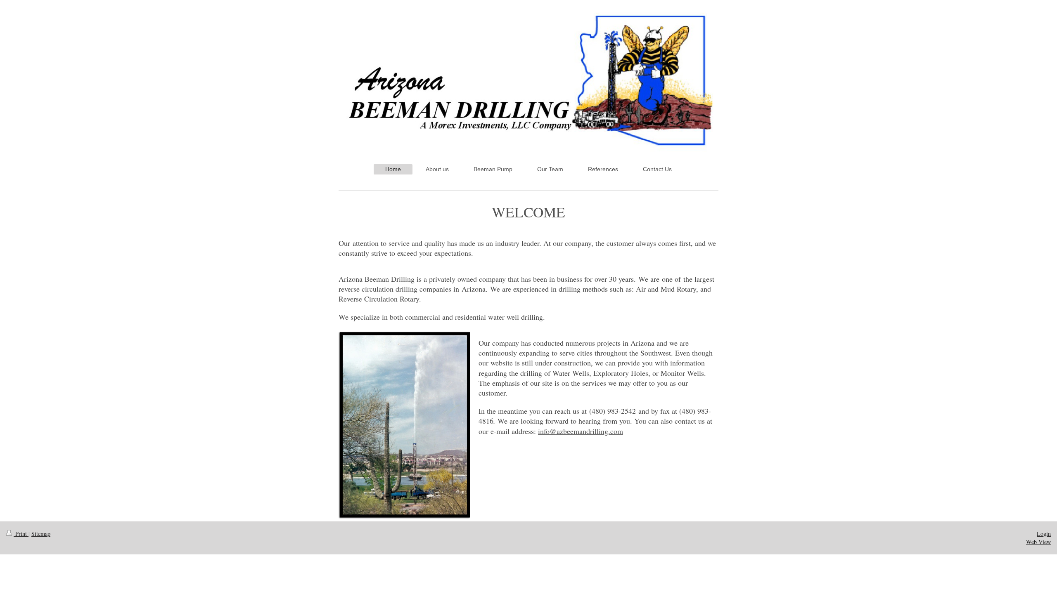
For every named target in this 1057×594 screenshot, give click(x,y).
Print (21, 533)
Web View (1038, 542)
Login (1044, 533)
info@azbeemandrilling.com (580, 431)
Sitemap (40, 533)
